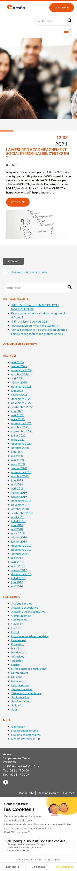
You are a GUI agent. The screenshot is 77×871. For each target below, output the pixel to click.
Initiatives (17, 656)
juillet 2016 (18, 578)
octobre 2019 (20, 476)
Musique (16, 677)
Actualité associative (24, 607)
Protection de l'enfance (26, 693)
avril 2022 (17, 415)
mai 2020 (17, 456)
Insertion (17, 660)
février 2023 (19, 394)
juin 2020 (17, 451)
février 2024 (19, 382)
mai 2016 (17, 586)
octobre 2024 (20, 374)
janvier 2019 (19, 496)
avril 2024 (17, 378)
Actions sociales (21, 603)
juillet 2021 (18, 435)
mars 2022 (18, 419)
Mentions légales (49, 793)
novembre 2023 (21, 386)
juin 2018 (17, 525)
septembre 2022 (22, 407)
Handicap (17, 648)
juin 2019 (17, 480)
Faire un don (61, 7)
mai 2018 (17, 529)
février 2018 (19, 537)
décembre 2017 (21, 545)
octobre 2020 (20, 447)
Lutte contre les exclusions (28, 668)
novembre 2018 (21, 504)
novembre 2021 (21, 423)
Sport (14, 709)
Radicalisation (20, 697)
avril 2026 (17, 362)
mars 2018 (18, 533)
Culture (16, 628)
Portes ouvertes (21, 689)
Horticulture (19, 652)
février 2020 (19, 468)
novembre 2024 (21, 370)
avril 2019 (17, 488)
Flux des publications (24, 730)
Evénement (18, 640)
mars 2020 (18, 464)
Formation (17, 644)
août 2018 (17, 517)
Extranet (13, 261)
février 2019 (19, 492)
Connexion (18, 726)
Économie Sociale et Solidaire (29, 636)
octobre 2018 (20, 509)
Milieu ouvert (19, 672)
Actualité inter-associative (28, 611)
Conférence (19, 619)
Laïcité (15, 664)
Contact (68, 793)
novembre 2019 (21, 472)
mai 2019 (17, 484)
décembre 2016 (21, 574)
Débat (15, 632)
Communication (21, 615)
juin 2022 (17, 411)
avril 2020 (17, 460)
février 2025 (19, 366)
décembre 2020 (21, 443)
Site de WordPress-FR (25, 739)
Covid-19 (17, 624)
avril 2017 (17, 562)
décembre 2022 (21, 398)
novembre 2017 (21, 549)
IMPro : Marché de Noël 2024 (30, 321)
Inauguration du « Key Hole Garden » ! (35, 325)
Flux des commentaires (26, 734)
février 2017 (19, 570)
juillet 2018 (18, 521)
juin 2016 (17, 582)
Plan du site (26, 793)
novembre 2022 (21, 403)
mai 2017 (17, 557)
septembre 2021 (22, 431)
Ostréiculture (20, 685)
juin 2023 (17, 390)
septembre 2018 (22, 513)
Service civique (20, 701)
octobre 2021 (20, 427)
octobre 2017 (20, 553)
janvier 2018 (19, 541)
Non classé (12, 165)
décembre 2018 (21, 500)
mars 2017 (18, 566)
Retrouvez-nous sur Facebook (27, 272)
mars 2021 (18, 439)
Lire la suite (17, 202)
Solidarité (17, 705)
